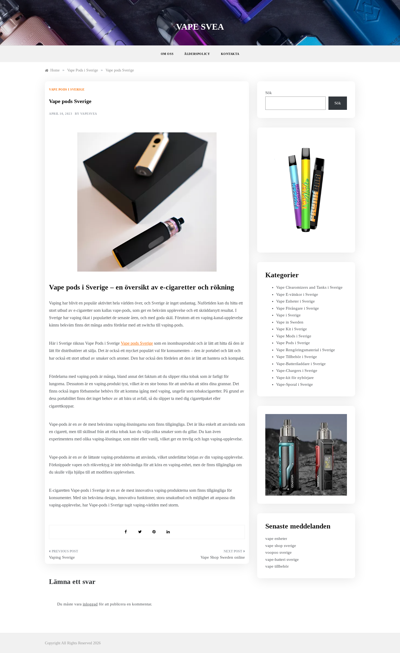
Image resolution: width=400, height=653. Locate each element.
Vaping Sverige (62, 557)
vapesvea (88, 113)
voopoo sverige (278, 552)
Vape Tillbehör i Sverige (296, 357)
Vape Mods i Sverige (293, 336)
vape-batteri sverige (282, 559)
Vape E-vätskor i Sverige (297, 294)
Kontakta (230, 53)
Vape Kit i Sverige (291, 329)
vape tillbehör (277, 566)
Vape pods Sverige (137, 343)
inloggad (90, 604)
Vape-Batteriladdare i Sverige (301, 364)
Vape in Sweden (289, 322)
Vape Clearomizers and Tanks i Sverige (309, 287)
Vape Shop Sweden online (223, 557)
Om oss (167, 53)
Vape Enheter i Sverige (295, 301)
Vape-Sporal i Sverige (294, 384)
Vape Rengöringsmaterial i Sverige (305, 350)
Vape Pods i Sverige (67, 89)
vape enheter (276, 538)
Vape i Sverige (288, 315)
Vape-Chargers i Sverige (296, 370)
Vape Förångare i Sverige (297, 308)
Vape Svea (200, 27)
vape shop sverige (280, 545)
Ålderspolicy (197, 53)
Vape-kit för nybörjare (295, 377)
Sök (268, 93)
